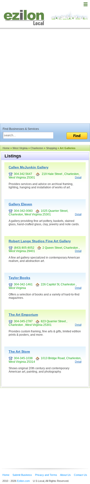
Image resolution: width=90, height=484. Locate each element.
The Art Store (19, 351)
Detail (78, 177)
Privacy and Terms (46, 474)
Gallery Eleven (20, 204)
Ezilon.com (23, 480)
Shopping (51, 148)
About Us (65, 474)
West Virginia (20, 148)
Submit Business (22, 474)
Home (6, 148)
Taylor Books (19, 278)
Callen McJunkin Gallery (28, 167)
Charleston (36, 148)
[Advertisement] (45, 76)
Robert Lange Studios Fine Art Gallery (40, 241)
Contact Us (80, 474)
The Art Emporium (23, 315)
